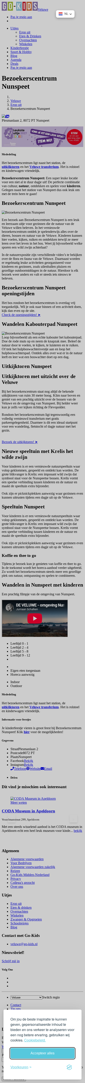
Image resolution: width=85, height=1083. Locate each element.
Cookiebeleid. (35, 1040)
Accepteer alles (42, 1053)
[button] (65, 14)
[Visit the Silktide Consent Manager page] (69, 1067)
